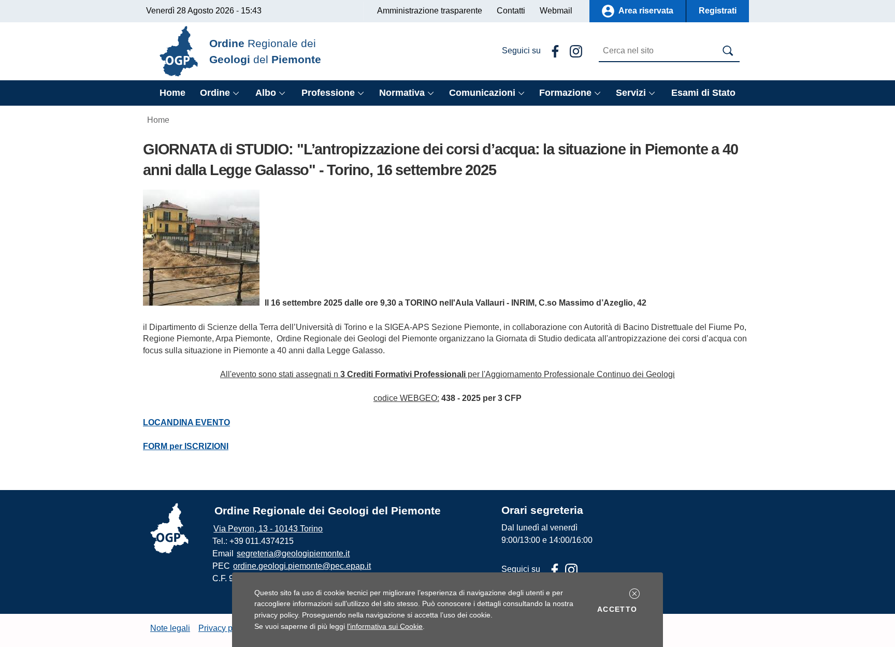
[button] (634, 593)
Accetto (619, 609)
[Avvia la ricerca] (728, 50)
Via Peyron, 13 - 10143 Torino (268, 528)
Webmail (556, 10)
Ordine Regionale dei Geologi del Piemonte (327, 510)
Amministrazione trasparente (429, 10)
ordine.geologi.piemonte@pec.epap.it (302, 566)
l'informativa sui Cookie (385, 626)
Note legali (170, 628)
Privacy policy (224, 628)
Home (172, 93)
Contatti (511, 10)
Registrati (718, 10)
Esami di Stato (703, 93)
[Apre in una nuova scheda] (553, 50)
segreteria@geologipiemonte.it (293, 553)
